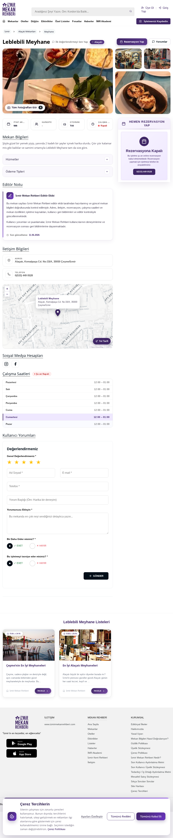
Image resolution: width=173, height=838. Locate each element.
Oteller (24, 21)
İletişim (91, 762)
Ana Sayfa (93, 724)
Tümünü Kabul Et (151, 816)
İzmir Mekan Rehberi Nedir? (146, 757)
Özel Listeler (62, 21)
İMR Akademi (103, 21)
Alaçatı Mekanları (26, 31)
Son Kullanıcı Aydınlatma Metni (147, 762)
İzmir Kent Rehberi (98, 757)
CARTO (109, 347)
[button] (58, 159)
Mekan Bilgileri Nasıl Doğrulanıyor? (149, 738)
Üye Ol (149, 7)
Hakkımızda (137, 729)
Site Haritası (137, 786)
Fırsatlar (77, 21)
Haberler (89, 21)
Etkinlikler (47, 21)
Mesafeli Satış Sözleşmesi (145, 776)
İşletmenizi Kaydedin (155, 21)
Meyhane (49, 31)
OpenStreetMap (97, 347)
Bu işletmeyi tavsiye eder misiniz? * (27, 556)
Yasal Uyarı (137, 733)
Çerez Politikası (139, 752)
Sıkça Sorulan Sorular (142, 781)
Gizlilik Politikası (139, 743)
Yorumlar (161, 41)
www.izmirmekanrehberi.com (59, 724)
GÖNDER (98, 576)
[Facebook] (15, 364)
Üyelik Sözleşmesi (140, 748)
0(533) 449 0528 (24, 275)
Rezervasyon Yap (134, 41)
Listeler (91, 743)
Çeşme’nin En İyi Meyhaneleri (26, 665)
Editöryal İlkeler (139, 724)
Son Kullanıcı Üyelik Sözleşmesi (148, 767)
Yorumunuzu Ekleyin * (19, 509)
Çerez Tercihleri (139, 791)
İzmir (7, 31)
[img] (58, 316)
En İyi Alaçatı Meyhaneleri (80, 665)
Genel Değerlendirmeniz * (21, 456)
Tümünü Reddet (121, 816)
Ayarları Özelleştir (92, 816)
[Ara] (130, 11)
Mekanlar (13, 21)
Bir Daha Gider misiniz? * (21, 539)
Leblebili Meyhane (26, 42)
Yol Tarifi (103, 341)
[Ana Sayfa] (4, 21)
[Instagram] (6, 364)
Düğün (35, 21)
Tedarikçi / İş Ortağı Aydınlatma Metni (151, 772)
